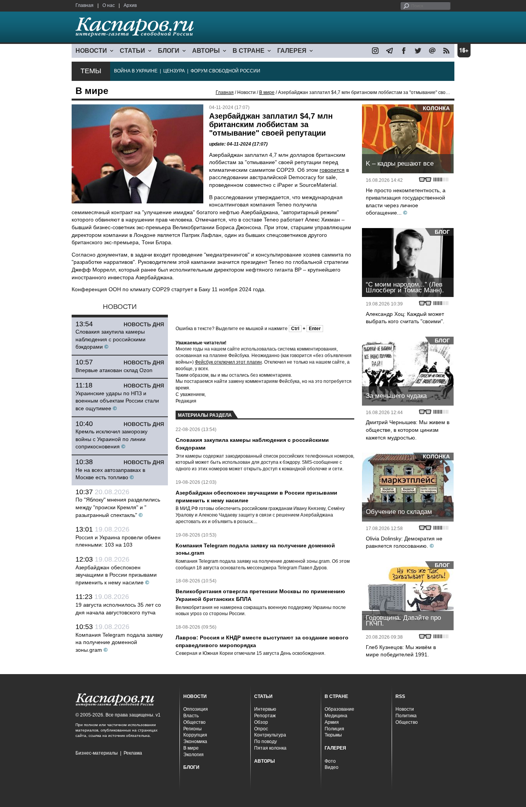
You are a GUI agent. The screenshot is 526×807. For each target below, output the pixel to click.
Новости (404, 709)
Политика (406, 715)
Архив (130, 5)
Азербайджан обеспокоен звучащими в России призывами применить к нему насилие (116, 575)
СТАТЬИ (132, 50)
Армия (332, 722)
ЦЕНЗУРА (174, 71)
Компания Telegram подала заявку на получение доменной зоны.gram (119, 642)
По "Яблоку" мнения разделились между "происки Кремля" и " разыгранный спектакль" (117, 507)
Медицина (336, 715)
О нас (108, 5)
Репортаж (265, 715)
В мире (267, 92)
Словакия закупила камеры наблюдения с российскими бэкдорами (110, 339)
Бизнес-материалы (96, 753)
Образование (339, 709)
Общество (194, 722)
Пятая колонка (270, 748)
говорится (332, 170)
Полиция (334, 729)
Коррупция (195, 735)
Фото (330, 761)
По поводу (265, 741)
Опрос (261, 729)
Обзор (261, 722)
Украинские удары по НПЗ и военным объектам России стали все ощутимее (117, 400)
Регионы (192, 729)
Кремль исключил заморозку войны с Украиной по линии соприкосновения (111, 439)
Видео (331, 767)
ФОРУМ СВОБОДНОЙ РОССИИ (225, 71)
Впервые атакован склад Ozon (113, 370)
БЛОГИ (168, 50)
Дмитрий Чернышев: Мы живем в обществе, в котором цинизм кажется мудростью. (407, 429)
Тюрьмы (333, 735)
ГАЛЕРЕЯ (292, 50)
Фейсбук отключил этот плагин (228, 362)
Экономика (195, 741)
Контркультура (270, 735)
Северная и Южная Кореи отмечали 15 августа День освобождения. (250, 653)
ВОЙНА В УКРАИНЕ (135, 71)
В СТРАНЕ (249, 50)
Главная (84, 5)
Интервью (265, 709)
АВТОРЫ (206, 50)
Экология (193, 754)
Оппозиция (195, 709)
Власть (191, 715)
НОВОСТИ (91, 50)
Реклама (133, 753)
